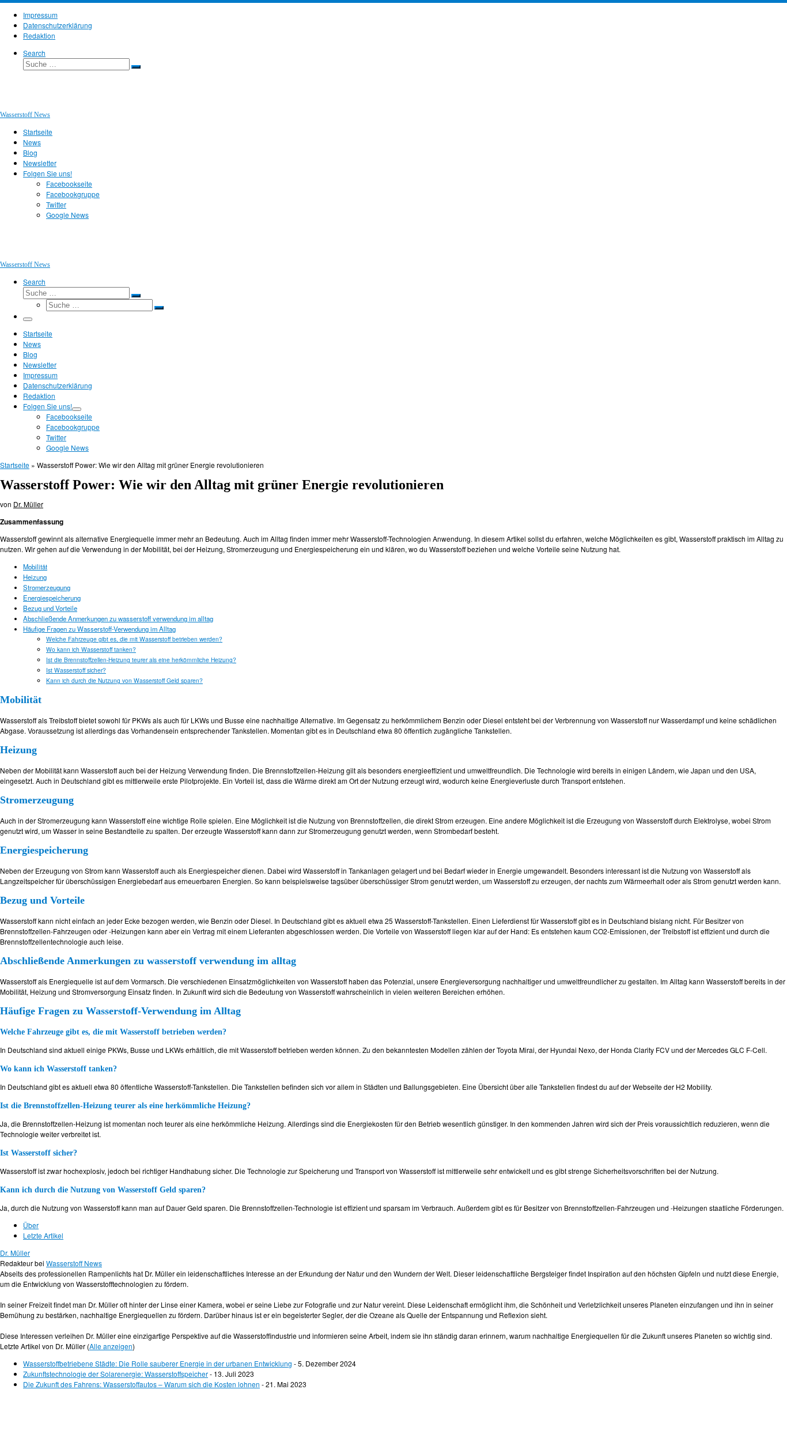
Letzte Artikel (43, 1235)
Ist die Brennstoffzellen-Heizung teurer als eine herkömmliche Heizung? (141, 659)
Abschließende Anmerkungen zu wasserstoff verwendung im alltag (118, 618)
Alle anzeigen (111, 1346)
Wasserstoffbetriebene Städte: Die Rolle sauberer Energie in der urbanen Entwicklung (157, 1363)
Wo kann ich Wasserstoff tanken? (91, 649)
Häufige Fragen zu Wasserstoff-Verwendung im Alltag (99, 628)
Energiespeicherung (52, 597)
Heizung (35, 577)
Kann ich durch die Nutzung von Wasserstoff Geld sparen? (124, 680)
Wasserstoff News (74, 1263)
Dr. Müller (28, 504)
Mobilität (35, 566)
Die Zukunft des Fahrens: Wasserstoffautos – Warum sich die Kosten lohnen (141, 1384)
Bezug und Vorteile (50, 608)
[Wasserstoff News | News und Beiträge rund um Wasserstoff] (14, 104)
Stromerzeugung (46, 587)
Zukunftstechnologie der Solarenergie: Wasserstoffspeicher (115, 1374)
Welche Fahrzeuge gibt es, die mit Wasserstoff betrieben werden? (134, 639)
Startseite (14, 465)
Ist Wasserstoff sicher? (76, 670)
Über (31, 1225)
